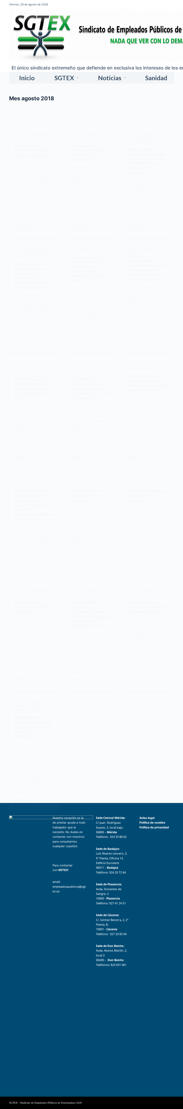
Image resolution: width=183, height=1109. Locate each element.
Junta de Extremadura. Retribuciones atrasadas (147, 495)
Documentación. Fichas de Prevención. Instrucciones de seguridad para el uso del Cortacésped (147, 270)
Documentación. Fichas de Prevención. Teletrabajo (33, 607)
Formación (21, 138)
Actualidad (21, 134)
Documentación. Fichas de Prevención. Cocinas (90, 495)
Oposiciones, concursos (86, 368)
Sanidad (156, 77)
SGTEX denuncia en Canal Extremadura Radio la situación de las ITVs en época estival (32, 388)
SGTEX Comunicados (140, 138)
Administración (39, 134)
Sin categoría (37, 138)
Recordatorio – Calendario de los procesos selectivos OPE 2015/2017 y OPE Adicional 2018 (90, 388)
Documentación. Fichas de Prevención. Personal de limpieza (33, 150)
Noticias (109, 77)
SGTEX (64, 77)
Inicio (27, 77)
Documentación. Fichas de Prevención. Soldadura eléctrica (147, 607)
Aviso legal (146, 818)
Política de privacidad (154, 827)
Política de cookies (152, 822)
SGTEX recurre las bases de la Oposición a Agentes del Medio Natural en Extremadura (33, 726)
